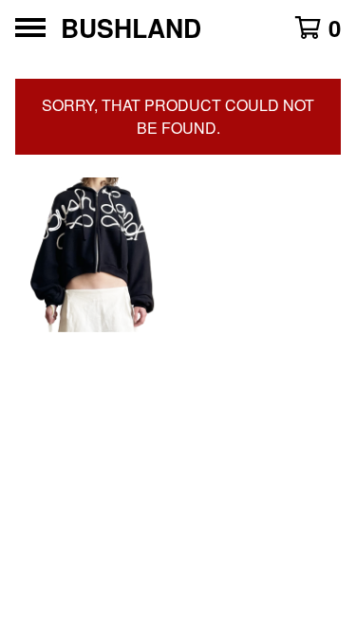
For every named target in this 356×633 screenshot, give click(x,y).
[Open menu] (30, 27)
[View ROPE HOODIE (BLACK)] (93, 255)
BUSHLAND (131, 28)
